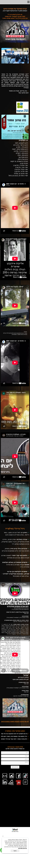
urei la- (29, 821)
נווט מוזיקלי (10, 795)
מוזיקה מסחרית (19, 811)
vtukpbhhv (6, 815)
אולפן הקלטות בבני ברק (20, 815)
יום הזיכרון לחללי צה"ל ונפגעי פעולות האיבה (15, 18)
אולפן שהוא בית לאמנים (22, 819)
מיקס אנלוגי (28, 818)
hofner (10, 821)
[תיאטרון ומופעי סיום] (15, 55)
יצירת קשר (28, 798)
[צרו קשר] (5, 776)
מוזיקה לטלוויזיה (24, 811)
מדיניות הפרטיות (22, 848)
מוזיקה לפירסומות (6, 811)
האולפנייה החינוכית (5, 796)
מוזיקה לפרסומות (6, 809)
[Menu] (28, 2)
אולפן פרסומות (11, 812)
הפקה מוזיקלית (16, 796)
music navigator (3, 795)
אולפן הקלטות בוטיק (6, 822)
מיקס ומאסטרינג (10, 796)
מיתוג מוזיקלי (20, 812)
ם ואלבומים (22, 796)
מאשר (15, 850)
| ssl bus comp (25, 821)
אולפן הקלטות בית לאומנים (14, 819)
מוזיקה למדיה (11, 811)
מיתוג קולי (15, 812)
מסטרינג (10, 805)
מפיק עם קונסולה (13, 818)
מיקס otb (24, 818)
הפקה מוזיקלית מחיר (15, 824)
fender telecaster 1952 (14, 821)
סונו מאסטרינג (6, 805)
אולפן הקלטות (25, 799)
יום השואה (8, 16)
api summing (20, 821)
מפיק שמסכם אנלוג (7, 818)
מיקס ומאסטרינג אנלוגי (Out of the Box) (21, 822)
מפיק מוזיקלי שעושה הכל (6, 819)
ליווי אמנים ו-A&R (12, 822)
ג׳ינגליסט (15, 811)
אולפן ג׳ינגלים (7, 812)
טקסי (23, 16)
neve (1, 819)
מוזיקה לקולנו (18, 795)
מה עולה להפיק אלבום (8, 824)
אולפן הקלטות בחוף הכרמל (12, 815)
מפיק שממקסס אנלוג (19, 818)
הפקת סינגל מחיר (21, 824)
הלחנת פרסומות (24, 812)
